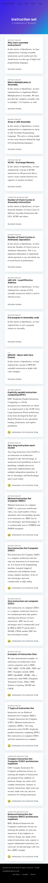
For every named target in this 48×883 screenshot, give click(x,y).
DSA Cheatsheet (8, 4)
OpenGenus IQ (7, 868)
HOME (19, 4)
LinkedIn (25, 874)
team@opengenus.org (10, 871)
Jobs (26, 4)
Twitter (33, 874)
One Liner (42, 4)
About (33, 4)
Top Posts (16, 874)
